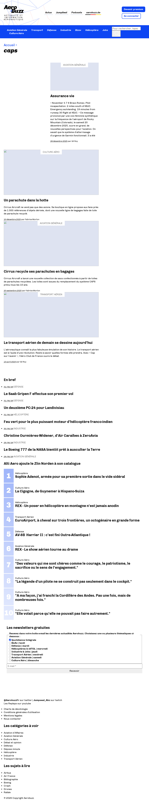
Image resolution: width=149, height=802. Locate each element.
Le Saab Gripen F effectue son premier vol (38, 394)
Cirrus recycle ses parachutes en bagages (39, 271)
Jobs (105, 30)
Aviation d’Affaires (13, 732)
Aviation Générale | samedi (26, 657)
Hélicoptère (91, 30)
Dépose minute (12, 749)
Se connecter (131, 16)
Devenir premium (133, 9)
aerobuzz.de (93, 12)
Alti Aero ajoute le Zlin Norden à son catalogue (42, 463)
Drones (8, 789)
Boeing (7, 782)
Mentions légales (13, 715)
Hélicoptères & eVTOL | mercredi (29, 648)
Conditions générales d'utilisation (22, 712)
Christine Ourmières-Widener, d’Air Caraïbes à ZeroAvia (51, 435)
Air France (9, 776)
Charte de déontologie (16, 709)
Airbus (7, 772)
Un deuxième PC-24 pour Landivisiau (34, 408)
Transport (37, 30)
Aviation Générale (17, 30)
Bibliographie (11, 779)
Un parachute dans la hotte (26, 200)
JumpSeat (61, 12)
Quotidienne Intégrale (23, 640)
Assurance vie (62, 96)
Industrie (65, 30)
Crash (7, 785)
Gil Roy (75, 141)
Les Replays (10, 703)
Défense (51, 30)
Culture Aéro (16, 33)
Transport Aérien (51, 294)
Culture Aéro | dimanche (25, 660)
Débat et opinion (12, 742)
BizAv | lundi (18, 643)
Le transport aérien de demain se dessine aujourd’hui (48, 342)
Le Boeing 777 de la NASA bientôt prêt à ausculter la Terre (52, 449)
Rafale (7, 792)
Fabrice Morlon (32, 219)
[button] (116, 33)
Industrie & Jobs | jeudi (24, 651)
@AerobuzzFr (11, 700)
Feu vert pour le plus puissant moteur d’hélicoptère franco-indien (58, 422)
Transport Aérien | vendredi (27, 654)
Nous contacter (12, 718)
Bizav (78, 30)
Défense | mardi (20, 645)
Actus (48, 12)
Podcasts (76, 12)
